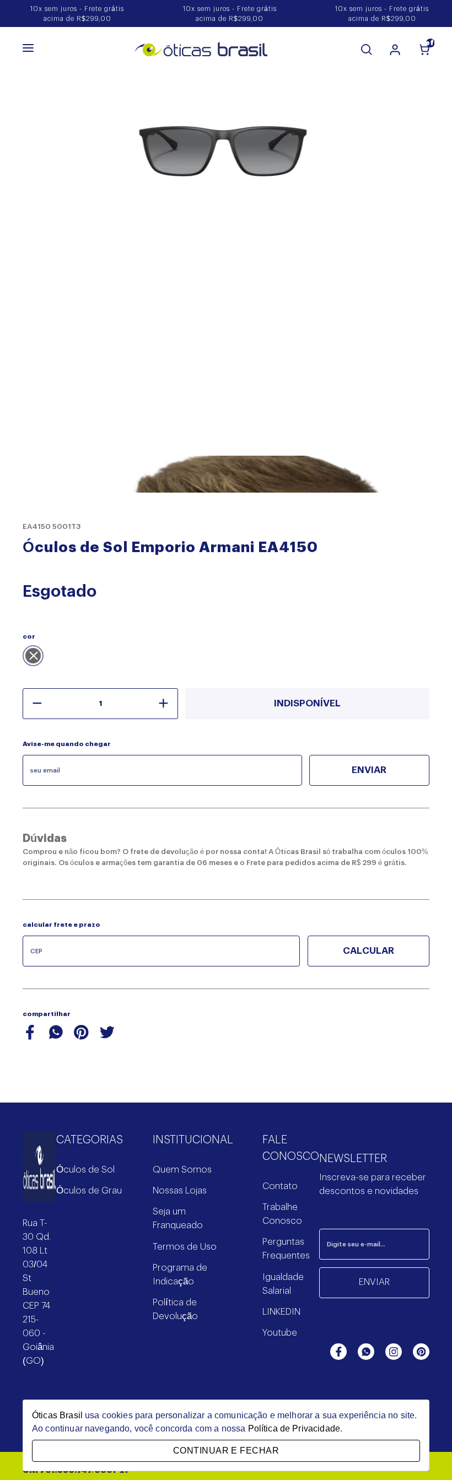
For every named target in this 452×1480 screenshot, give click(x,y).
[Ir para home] (39, 1174)
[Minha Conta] (395, 49)
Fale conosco (290, 1148)
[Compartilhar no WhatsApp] (56, 1037)
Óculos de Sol (85, 1169)
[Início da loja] (201, 49)
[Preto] (33, 655)
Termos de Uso (185, 1247)
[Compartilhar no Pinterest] (81, 1037)
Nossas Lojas (180, 1190)
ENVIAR (374, 1282)
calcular (368, 950)
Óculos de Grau (89, 1190)
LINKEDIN (281, 1312)
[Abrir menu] (28, 49)
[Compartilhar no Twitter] (107, 1037)
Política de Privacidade (294, 1428)
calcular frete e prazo (61, 925)
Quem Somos (182, 1169)
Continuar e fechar (226, 1450)
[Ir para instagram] (393, 1351)
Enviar (369, 770)
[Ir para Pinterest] (421, 1351)
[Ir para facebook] (338, 1351)
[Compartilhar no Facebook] (30, 1037)
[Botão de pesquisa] (366, 49)
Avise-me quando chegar (67, 744)
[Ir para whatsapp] (366, 1351)
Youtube (279, 1332)
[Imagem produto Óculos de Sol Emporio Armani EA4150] (226, 167)
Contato (280, 1186)
